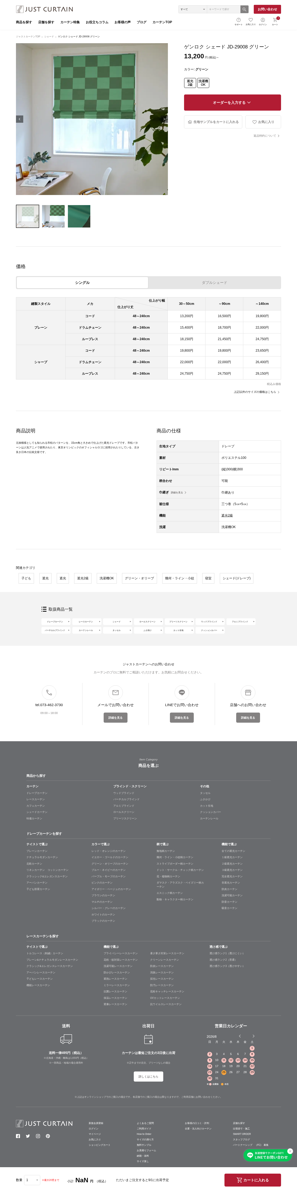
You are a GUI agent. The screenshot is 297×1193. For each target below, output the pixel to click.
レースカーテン (86, 622)
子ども (26, 578)
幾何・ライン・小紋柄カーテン (175, 857)
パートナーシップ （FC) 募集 (251, 1145)
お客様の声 (123, 22)
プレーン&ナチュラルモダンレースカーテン (52, 959)
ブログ (141, 22)
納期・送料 (143, 1155)
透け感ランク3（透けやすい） (227, 966)
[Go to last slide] (250, 1036)
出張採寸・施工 (241, 1128)
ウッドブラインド (209, 622)
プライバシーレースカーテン (121, 953)
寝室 (208, 578)
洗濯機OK (203, 82)
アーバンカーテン (36, 882)
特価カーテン (34, 818)
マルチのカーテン (102, 901)
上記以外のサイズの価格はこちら (255, 391)
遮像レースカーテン (115, 1004)
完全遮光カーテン (232, 876)
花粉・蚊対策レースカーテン (121, 959)
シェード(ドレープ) (237, 578)
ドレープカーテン (55, 622)
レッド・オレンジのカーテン (109, 850)
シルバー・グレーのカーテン (109, 908)
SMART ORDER (242, 1134)
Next (164, 119)
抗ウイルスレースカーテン (166, 1004)
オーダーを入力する (229, 103)
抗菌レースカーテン (115, 991)
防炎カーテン (229, 889)
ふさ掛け (147, 630)
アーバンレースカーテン (40, 972)
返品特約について (265, 135)
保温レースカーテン (115, 997)
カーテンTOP (162, 22)
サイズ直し (143, 1161)
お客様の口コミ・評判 (197, 1123)
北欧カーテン (34, 863)
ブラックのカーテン (103, 920)
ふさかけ (205, 799)
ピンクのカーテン (102, 882)
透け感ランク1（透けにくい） (227, 953)
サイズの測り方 (145, 1139)
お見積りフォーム (146, 1150)
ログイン (263, 24)
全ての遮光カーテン (233, 850)
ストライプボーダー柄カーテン (175, 863)
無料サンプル (144, 1145)
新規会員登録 (96, 1123)
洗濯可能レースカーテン (118, 966)
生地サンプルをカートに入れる (216, 122)
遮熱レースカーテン (115, 978)
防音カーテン (229, 901)
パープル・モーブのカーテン (109, 876)
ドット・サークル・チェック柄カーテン (180, 869)
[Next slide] (253, 1036)
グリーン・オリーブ (139, 578)
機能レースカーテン (38, 985)
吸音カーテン (229, 908)
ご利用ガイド (144, 1128)
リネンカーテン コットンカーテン (47, 869)
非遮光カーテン (231, 882)
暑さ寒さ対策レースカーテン (167, 953)
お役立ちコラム (97, 22)
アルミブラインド (240, 622)
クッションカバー (209, 630)
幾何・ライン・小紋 (179, 578)
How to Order (144, 1134)
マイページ (95, 1134)
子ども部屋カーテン (38, 889)
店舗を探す (46, 22)
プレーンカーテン (36, 850)
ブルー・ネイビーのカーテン (109, 869)
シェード (49, 36)
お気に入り (251, 24)
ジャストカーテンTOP (28, 36)
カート (275, 21)
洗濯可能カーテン (232, 895)
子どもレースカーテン (39, 978)
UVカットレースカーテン (165, 997)
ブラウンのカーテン (103, 895)
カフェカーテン (35, 805)
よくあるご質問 (145, 1123)
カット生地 (178, 630)
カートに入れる (256, 1180)
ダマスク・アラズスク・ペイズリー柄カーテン (180, 884)
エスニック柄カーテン (170, 892)
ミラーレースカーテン (117, 985)
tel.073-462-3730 (49, 705)
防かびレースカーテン (117, 972)
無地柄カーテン (166, 850)
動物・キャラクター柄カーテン (175, 899)
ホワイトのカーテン (103, 914)
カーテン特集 (70, 22)
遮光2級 (190, 82)
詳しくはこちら (148, 1076)
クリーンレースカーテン (164, 959)
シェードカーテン (36, 812)
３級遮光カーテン (232, 869)
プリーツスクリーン (178, 622)
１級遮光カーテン (232, 857)
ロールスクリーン (147, 622)
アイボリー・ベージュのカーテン (111, 889)
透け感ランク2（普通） (223, 959)
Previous (19, 119)
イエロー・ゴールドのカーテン (110, 857)
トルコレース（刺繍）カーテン (44, 953)
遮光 (45, 578)
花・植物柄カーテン (168, 876)
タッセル (117, 630)
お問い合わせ (267, 9)
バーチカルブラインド (55, 630)
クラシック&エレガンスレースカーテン (49, 966)
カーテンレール (86, 630)
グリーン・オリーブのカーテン (110, 863)
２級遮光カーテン (232, 863)
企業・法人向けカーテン (198, 1128)
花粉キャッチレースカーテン (167, 991)
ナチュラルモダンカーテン (42, 857)
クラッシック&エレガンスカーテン (47, 876)
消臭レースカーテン (162, 972)
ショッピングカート (100, 1145)
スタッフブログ (241, 1139)
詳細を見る (177, 492)
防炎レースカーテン (162, 966)
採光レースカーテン (162, 978)
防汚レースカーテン (162, 985)
